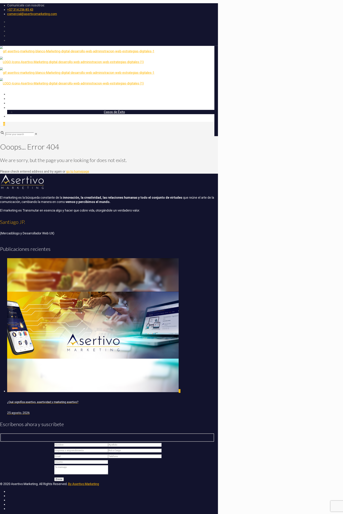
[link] (36, 134)
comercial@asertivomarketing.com (32, 14)
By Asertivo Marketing (83, 484)
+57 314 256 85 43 (20, 9)
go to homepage (77, 171)
